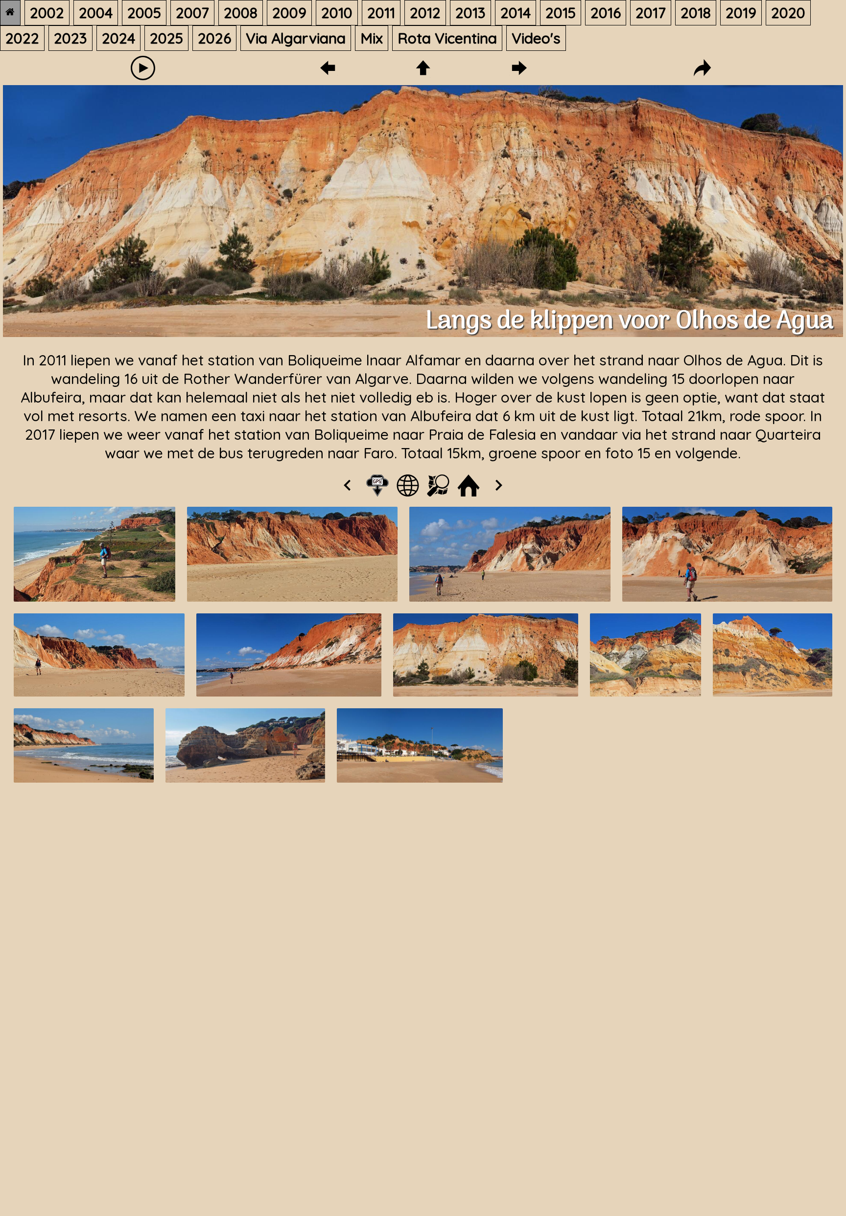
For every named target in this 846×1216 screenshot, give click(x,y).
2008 (241, 12)
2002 (47, 12)
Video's (536, 38)
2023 (70, 38)
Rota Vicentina (447, 38)
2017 (650, 12)
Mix (371, 38)
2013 (470, 12)
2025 (166, 38)
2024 (118, 38)
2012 (425, 12)
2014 (515, 12)
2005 (144, 12)
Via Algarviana (296, 38)
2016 (605, 12)
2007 (192, 12)
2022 (22, 38)
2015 (560, 12)
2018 (696, 12)
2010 (336, 12)
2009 (289, 12)
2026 (214, 38)
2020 (788, 12)
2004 (96, 12)
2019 (741, 12)
